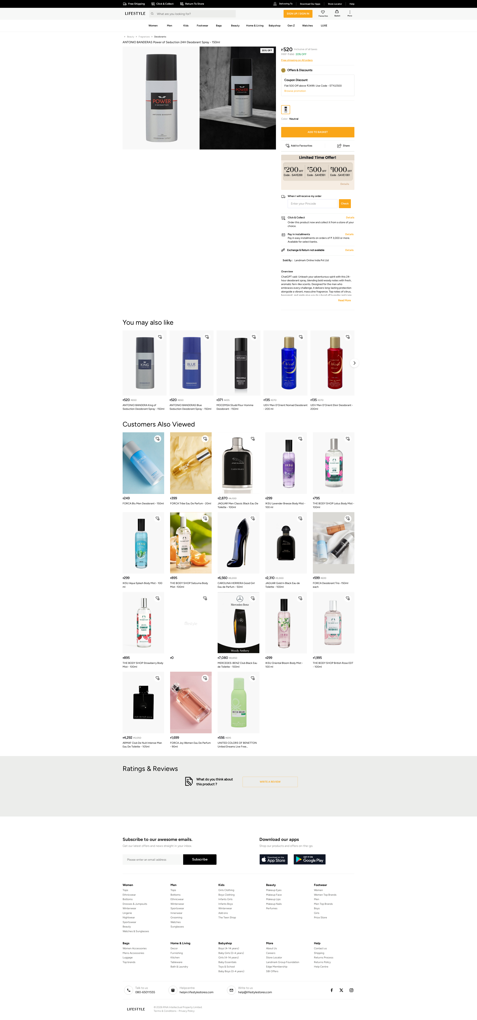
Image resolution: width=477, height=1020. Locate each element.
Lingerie (127, 913)
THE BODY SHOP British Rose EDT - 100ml (333, 664)
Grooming (176, 917)
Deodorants (160, 36)
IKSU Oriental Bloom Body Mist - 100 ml (284, 664)
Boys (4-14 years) (228, 948)
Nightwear (129, 917)
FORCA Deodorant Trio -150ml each (330, 585)
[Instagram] (351, 990)
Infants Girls (225, 899)
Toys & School (226, 966)
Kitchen (175, 957)
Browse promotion (295, 91)
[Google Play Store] (310, 859)
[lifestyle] (135, 13)
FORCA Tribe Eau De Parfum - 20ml (190, 503)
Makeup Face (274, 894)
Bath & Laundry (179, 966)
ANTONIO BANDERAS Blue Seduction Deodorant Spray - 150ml (190, 407)
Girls (316, 913)
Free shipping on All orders (297, 60)
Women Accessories (135, 948)
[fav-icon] (323, 12)
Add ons (223, 913)
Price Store (320, 917)
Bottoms (128, 899)
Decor (174, 948)
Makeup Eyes (274, 890)
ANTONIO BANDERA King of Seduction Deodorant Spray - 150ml (143, 407)
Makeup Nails (274, 904)
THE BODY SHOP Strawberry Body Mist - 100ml (143, 664)
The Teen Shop (227, 917)
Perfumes (271, 908)
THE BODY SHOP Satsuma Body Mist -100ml (189, 585)
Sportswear (129, 922)
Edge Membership (276, 966)
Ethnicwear (129, 894)
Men (316, 899)
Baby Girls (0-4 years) (231, 953)
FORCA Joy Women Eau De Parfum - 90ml (190, 744)
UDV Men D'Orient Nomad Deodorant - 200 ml (285, 407)
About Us (271, 948)
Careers (270, 953)
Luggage (128, 957)
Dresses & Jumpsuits (135, 904)
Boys (317, 908)
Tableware (176, 962)
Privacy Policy (187, 1011)
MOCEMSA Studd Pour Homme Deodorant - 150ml (235, 407)
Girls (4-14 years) (228, 957)
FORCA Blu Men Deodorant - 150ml (143, 503)
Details (344, 183)
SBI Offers (272, 971)
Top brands (129, 962)
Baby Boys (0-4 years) (231, 971)
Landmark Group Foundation (282, 962)
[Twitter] (341, 990)
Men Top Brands (323, 904)
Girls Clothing (226, 890)
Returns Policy (322, 962)
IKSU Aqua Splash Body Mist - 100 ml (142, 585)
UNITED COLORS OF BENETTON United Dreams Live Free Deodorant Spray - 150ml (237, 745)
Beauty (130, 36)
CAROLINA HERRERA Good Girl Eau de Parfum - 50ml (236, 585)
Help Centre (321, 966)
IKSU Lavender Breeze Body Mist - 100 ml (285, 505)
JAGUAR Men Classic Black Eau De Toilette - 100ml (238, 505)
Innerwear (176, 913)
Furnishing (176, 953)
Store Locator (274, 957)
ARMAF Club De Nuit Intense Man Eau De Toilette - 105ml (142, 744)
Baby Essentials (227, 962)
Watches (175, 922)
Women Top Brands (325, 894)
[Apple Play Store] (273, 859)
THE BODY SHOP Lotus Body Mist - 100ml (333, 505)
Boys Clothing (226, 894)
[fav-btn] (160, 336)
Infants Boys (225, 904)
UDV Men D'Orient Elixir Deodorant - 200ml (331, 407)
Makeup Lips (273, 899)
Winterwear (129, 908)
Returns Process (323, 957)
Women (318, 890)
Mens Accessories (133, 953)
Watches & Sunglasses (136, 931)
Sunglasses (177, 926)
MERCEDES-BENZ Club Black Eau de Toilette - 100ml (237, 664)
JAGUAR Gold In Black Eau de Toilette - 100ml (282, 585)
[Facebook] (331, 990)
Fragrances (144, 36)
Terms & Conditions (165, 1011)
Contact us (320, 948)
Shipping (319, 953)
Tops (125, 890)
